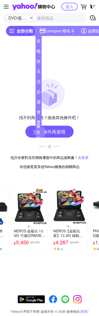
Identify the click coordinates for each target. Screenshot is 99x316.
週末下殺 (39, 103)
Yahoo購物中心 (33, 6)
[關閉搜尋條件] (31, 18)
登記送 (39, 42)
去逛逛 (83, 157)
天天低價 (39, 72)
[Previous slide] (15, 206)
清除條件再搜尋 (49, 131)
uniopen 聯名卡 (61, 31)
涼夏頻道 (39, 83)
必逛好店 (39, 93)
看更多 (38, 132)
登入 (69, 6)
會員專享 (39, 113)
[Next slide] (5, 206)
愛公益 (39, 123)
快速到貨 (39, 62)
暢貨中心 (39, 52)
